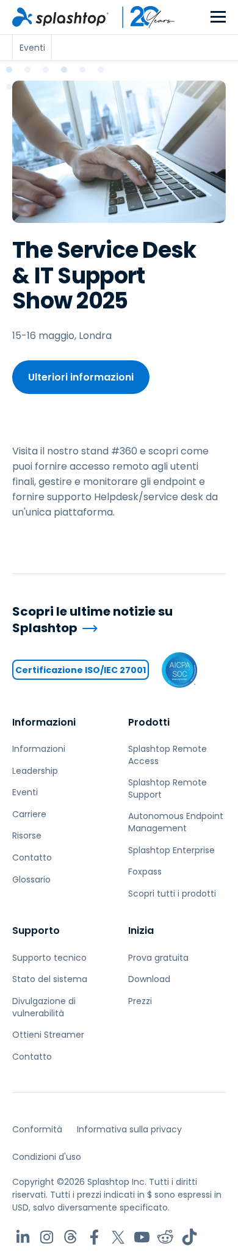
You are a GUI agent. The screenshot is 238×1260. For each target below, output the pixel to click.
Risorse (26, 835)
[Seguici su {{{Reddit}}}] (165, 1237)
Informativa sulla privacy (129, 1129)
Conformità (37, 1129)
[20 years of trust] (142, 17)
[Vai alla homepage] (60, 17)
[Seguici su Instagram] (46, 1237)
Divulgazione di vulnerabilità (44, 1007)
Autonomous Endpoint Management (175, 822)
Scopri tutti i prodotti (172, 893)
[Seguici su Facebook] (94, 1237)
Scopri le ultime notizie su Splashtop (92, 619)
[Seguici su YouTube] (142, 1237)
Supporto (36, 930)
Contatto (32, 857)
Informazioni (44, 722)
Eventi (25, 792)
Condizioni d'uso (46, 1157)
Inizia (141, 930)
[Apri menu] (218, 17)
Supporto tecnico (49, 958)
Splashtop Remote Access (167, 755)
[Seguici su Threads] (70, 1237)
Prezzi (140, 1001)
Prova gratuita (158, 958)
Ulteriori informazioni (81, 377)
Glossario (31, 879)
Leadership (35, 771)
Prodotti (149, 722)
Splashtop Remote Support (167, 788)
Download (149, 979)
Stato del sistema (49, 979)
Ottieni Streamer (48, 1035)
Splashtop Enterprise (171, 850)
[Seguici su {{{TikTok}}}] (189, 1237)
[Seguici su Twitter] (118, 1237)
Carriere (29, 814)
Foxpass (145, 871)
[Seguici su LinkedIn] (23, 1237)
